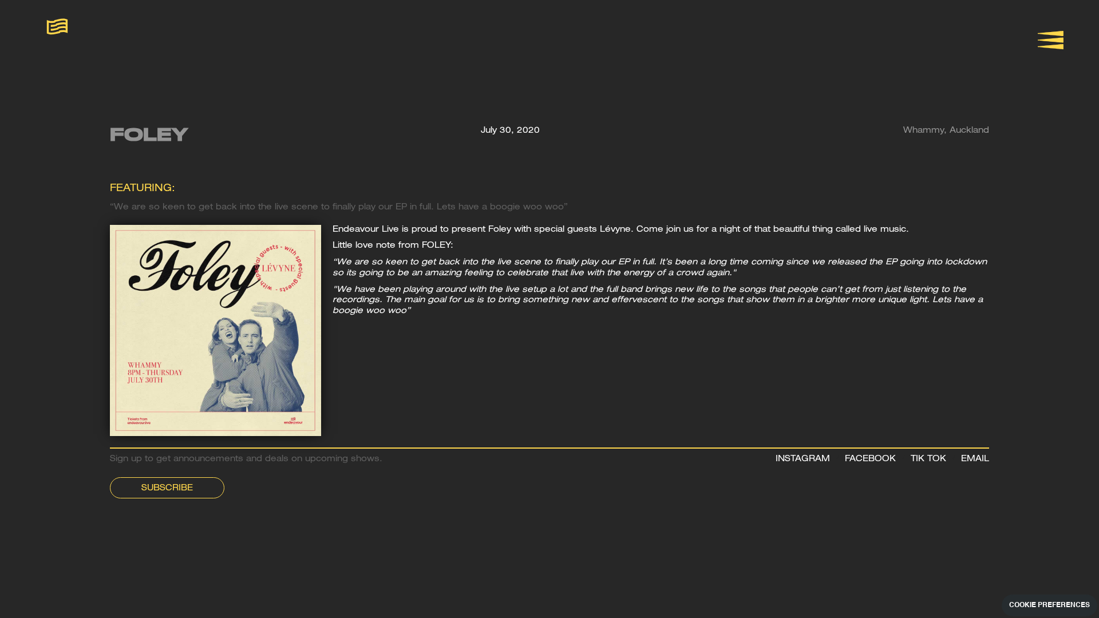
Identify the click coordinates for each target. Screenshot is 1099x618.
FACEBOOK (870, 459)
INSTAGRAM (803, 459)
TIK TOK (928, 459)
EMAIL (975, 459)
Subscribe (167, 489)
